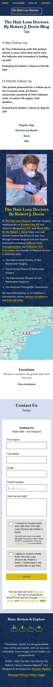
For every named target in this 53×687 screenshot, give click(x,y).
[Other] (14, 629)
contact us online (35, 296)
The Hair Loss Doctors (18, 221)
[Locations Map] (26, 333)
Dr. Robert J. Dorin (17, 232)
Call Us (33, 3)
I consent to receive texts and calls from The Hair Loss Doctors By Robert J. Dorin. (29, 533)
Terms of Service (29, 600)
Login (42, 674)
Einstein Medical (41, 669)
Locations (18, 3)
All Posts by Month (26, 130)
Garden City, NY (30, 224)
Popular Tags (26, 125)
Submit (26, 576)
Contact (46, 3)
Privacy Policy (21, 543)
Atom (26, 136)
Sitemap (13, 674)
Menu (5, 3)
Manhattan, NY (21, 228)
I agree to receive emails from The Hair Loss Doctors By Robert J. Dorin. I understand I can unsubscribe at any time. (28, 559)
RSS (26, 141)
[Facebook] (22, 629)
